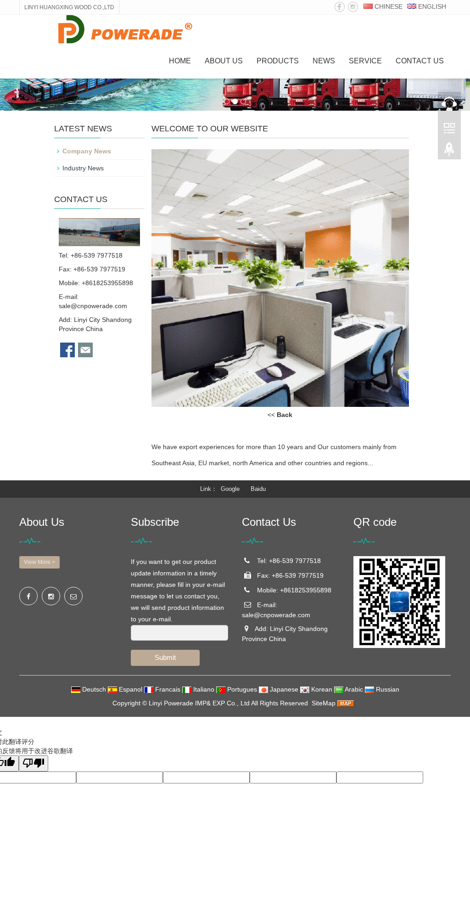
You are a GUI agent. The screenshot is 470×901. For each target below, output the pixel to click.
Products (278, 61)
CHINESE (388, 6)
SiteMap (324, 703)
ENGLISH (431, 6)
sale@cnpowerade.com (93, 306)
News (324, 61)
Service (365, 61)
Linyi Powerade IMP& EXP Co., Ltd (199, 703)
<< (280, 414)
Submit (165, 657)
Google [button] (230, 488)
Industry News (83, 168)
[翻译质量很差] (33, 763)
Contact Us (420, 61)
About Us (224, 61)
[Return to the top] (449, 152)
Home (180, 61)
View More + (39, 562)
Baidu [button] (258, 488)
